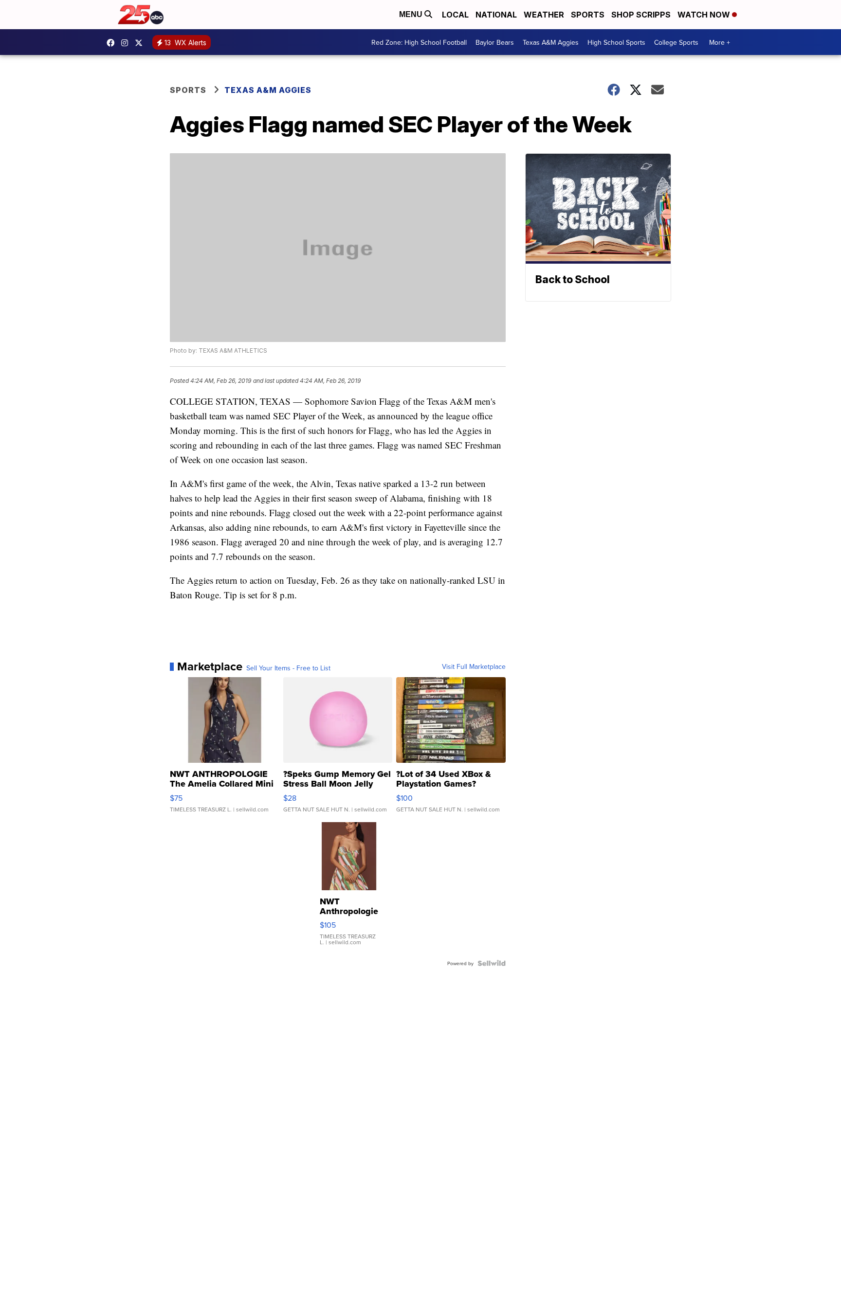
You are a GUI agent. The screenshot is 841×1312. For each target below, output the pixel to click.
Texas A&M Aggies (551, 42)
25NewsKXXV (113, 43)
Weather (544, 14)
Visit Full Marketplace (474, 666)
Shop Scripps (641, 14)
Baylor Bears (494, 42)
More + (719, 42)
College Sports (676, 42)
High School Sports (616, 42)
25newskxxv (127, 43)
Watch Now (704, 14)
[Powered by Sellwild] (491, 963)
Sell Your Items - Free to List (288, 668)
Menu (411, 14)
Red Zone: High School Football (419, 42)
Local (455, 14)
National (496, 14)
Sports (587, 14)
